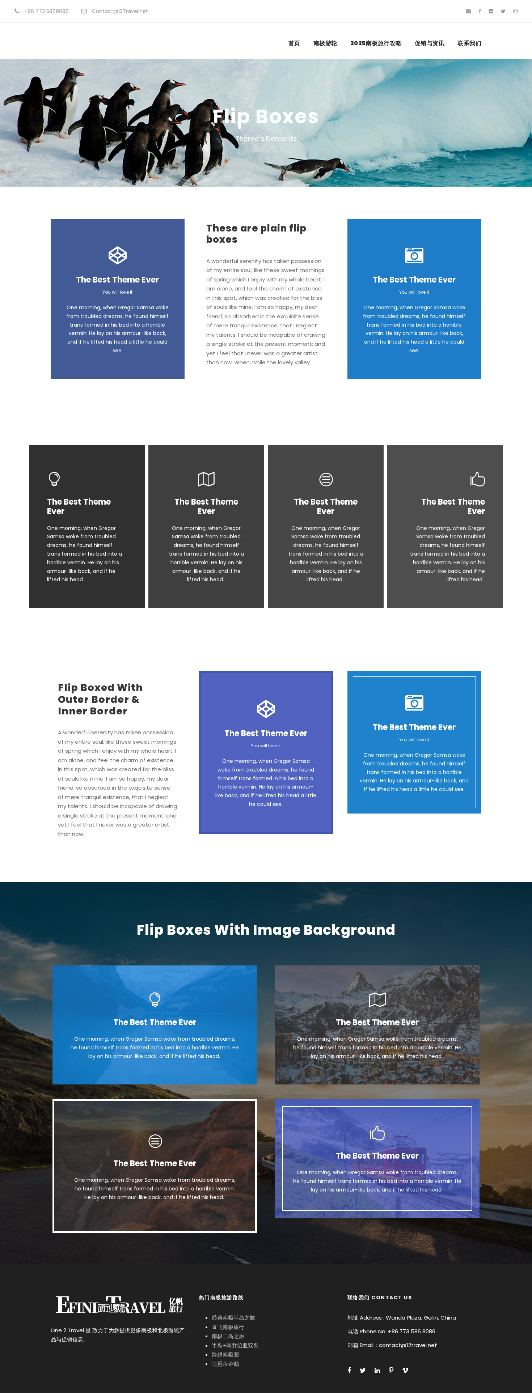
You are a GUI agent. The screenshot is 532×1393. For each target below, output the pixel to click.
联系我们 (469, 43)
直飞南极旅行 (228, 1327)
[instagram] (515, 11)
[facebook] (479, 11)
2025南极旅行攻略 (376, 43)
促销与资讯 (430, 43)
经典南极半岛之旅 (233, 1317)
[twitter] (503, 11)
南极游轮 (325, 43)
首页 (294, 43)
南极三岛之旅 (228, 1336)
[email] (468, 11)
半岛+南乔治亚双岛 (235, 1345)
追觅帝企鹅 (225, 1364)
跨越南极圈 (225, 1354)
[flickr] (491, 11)
